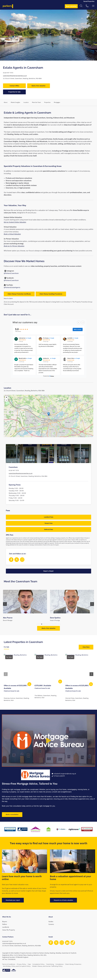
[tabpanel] (48, 678)
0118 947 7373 (8, 73)
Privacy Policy (21, 964)
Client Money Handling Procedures (51, 294)
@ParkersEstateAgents (12, 287)
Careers (51, 924)
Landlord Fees (48, 517)
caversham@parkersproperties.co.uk (15, 76)
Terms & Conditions (8, 964)
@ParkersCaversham (11, 273)
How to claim (8, 298)
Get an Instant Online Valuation (15, 222)
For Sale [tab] (6, 647)
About (5, 102)
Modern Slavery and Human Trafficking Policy (47, 966)
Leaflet (91, 436)
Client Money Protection (73, 964)
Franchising (50, 964)
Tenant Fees (48, 523)
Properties (47, 102)
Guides (50, 921)
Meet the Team (36, 102)
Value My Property (8, 930)
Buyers (4, 921)
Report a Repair (48, 571)
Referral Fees (48, 529)
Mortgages (57, 102)
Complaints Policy (38, 964)
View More (86, 647)
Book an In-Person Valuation (14, 246)
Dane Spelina (8, 618)
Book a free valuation (38, 86)
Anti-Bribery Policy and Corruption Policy (17, 966)
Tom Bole (53, 618)
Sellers (4, 924)
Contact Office (14, 86)
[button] (48, 414)
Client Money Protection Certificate (19, 294)
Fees (29, 964)
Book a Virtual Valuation (12, 234)
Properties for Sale (14, 92)
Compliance (59, 964)
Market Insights (15, 102)
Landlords (5, 927)
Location (26, 102)
